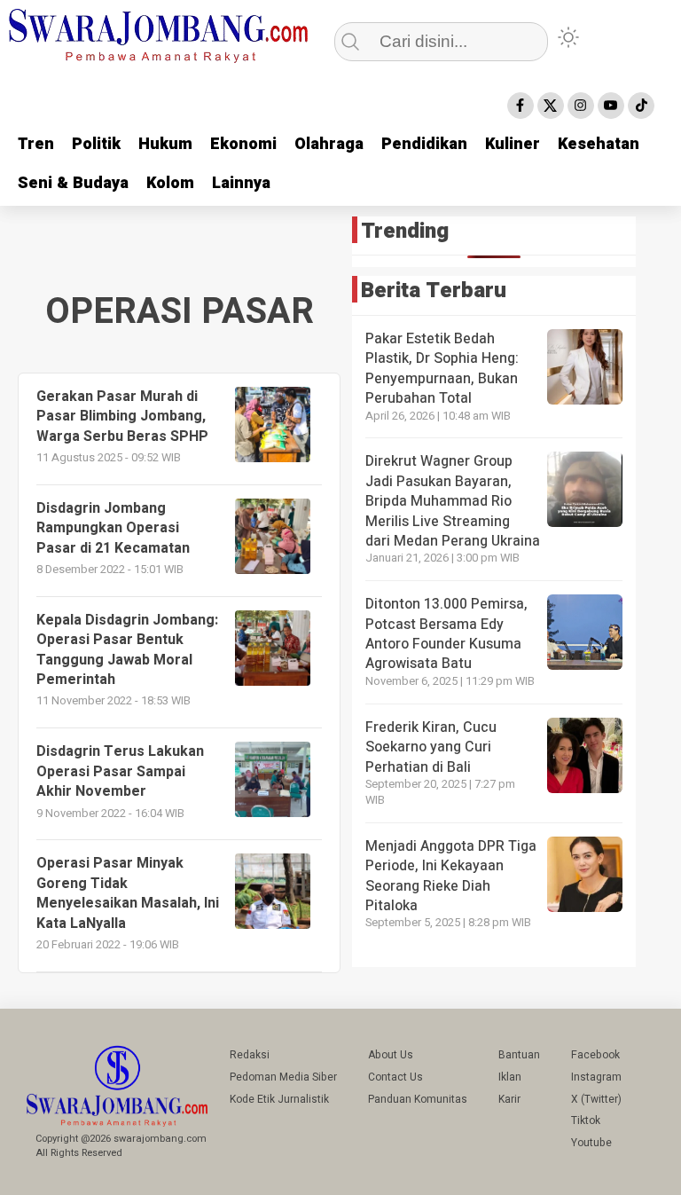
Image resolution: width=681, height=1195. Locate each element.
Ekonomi (243, 144)
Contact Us (395, 1077)
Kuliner (512, 144)
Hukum (165, 144)
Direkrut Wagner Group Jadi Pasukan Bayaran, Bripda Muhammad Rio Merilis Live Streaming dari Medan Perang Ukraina (452, 501)
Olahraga (329, 144)
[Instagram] (581, 105)
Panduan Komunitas (417, 1099)
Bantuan (519, 1055)
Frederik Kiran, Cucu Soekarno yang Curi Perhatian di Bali (431, 747)
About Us (390, 1055)
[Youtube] (611, 105)
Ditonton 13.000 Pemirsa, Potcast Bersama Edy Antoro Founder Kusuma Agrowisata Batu (446, 634)
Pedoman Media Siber (283, 1077)
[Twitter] (550, 105)
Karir (509, 1099)
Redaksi (250, 1055)
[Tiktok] (641, 105)
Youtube (591, 1143)
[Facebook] (520, 105)
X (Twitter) (596, 1099)
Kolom (170, 183)
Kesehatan (598, 144)
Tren (36, 144)
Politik (96, 144)
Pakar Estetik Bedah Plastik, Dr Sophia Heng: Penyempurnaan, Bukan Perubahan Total (442, 368)
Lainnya (241, 183)
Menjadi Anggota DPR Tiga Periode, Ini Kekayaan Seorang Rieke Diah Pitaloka (450, 876)
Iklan (509, 1077)
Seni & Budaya (73, 183)
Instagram (596, 1077)
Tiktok (585, 1120)
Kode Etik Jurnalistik (279, 1099)
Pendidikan (424, 144)
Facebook (595, 1055)
